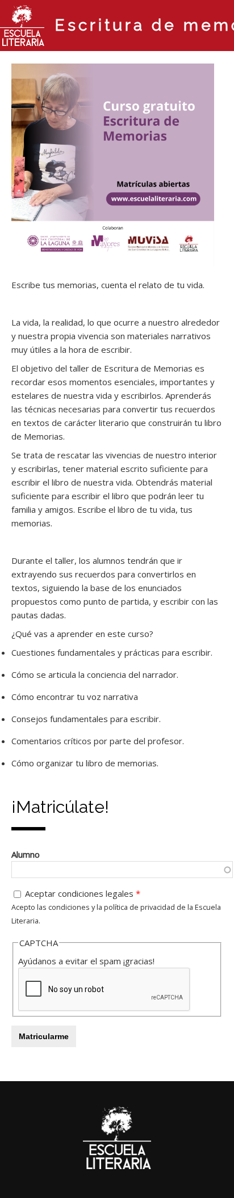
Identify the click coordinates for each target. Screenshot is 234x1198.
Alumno (25, 854)
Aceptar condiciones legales (82, 893)
